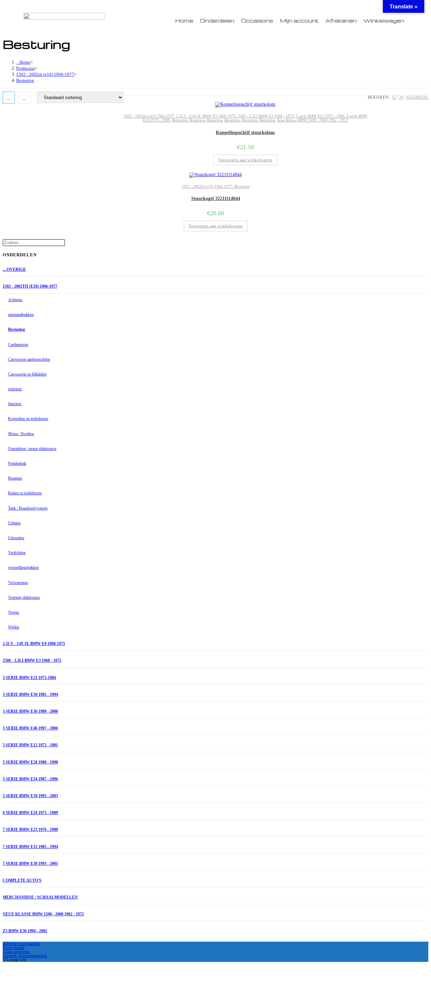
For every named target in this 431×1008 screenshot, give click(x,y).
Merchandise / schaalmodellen (40, 897)
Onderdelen (217, 20)
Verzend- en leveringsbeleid (25, 955)
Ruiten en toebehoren (25, 493)
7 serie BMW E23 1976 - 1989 (30, 829)
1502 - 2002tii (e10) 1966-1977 (149, 116)
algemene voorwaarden (21, 943)
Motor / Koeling (21, 433)
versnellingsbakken (23, 567)
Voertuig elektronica (24, 597)
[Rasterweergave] (9, 98)
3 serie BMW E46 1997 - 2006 (30, 728)
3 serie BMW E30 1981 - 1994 (30, 694)
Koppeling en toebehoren (28, 418)
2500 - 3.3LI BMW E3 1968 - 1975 (265, 116)
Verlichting (17, 552)
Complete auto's (22, 880)
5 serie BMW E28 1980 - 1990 (30, 762)
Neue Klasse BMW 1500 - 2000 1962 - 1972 (312, 120)
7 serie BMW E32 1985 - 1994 (30, 846)
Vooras (13, 612)
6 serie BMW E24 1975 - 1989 (30, 812)
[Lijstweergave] (24, 98)
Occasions (257, 20)
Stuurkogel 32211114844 (215, 198)
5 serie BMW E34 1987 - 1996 (30, 779)
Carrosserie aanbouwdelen (29, 359)
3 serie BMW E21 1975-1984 (29, 677)
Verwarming (18, 582)
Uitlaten (14, 523)
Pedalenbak (17, 463)
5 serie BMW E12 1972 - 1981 (320, 116)
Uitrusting (16, 537)
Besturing (25, 80)
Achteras (15, 299)
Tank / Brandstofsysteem (27, 508)
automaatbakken (21, 314)
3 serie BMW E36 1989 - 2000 (30, 711)
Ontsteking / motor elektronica (32, 448)
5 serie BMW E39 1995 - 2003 (30, 795)
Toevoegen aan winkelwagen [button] (245, 160)
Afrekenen (341, 20)
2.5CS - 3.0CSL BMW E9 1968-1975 (205, 116)
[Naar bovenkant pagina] (4, 966)
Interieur (15, 403)
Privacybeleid (13, 947)
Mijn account (299, 20)
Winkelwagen (383, 20)
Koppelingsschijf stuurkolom (245, 132)
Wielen (13, 627)
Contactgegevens (16, 951)
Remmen (15, 478)
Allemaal (417, 97)
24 (401, 97)
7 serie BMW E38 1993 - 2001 (30, 863)
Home (184, 20)
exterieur (15, 389)
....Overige (14, 269)
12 (394, 97)
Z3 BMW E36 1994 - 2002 (25, 931)
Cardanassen (18, 344)
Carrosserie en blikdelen (27, 374)
